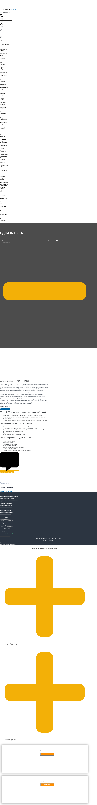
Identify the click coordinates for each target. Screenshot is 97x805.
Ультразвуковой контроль (9, 445)
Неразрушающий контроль (10, 444)
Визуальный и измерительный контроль (13, 447)
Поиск (1, 19)
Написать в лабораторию (5, 536)
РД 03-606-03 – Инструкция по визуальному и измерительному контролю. (22, 415)
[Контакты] (0, 221)
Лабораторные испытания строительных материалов (17, 450)
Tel (41, 751)
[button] (1, 16)
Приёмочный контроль (9, 441)
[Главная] (0, 41)
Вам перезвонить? (5, 12)
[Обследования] (0, 131)
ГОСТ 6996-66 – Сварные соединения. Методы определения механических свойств (25, 420)
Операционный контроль (9, 448)
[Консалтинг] (0, 171)
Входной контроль (8, 442)
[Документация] (0, 167)
